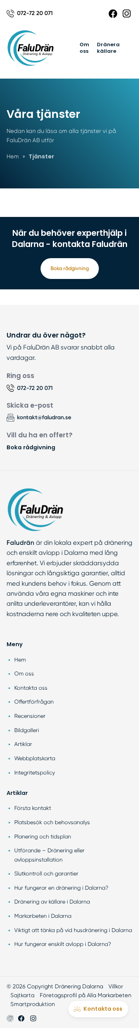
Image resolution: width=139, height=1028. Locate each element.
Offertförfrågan (34, 702)
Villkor (115, 986)
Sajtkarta (22, 995)
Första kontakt (32, 808)
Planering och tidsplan (42, 836)
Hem (20, 660)
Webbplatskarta (34, 758)
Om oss (84, 47)
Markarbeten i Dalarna (42, 916)
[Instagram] (126, 13)
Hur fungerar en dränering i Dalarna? (61, 888)
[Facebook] (113, 13)
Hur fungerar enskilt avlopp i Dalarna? (62, 944)
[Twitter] (33, 1018)
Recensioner (30, 716)
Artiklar (23, 744)
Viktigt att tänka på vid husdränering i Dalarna (73, 930)
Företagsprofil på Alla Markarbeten (85, 995)
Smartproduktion (32, 1004)
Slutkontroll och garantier (46, 873)
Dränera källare (108, 47)
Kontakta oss (30, 688)
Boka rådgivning (70, 268)
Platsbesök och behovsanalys (52, 822)
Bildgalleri (26, 730)
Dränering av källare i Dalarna (52, 902)
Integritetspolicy (34, 772)
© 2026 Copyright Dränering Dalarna (55, 986)
